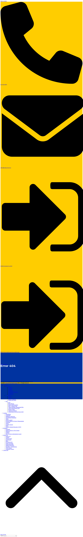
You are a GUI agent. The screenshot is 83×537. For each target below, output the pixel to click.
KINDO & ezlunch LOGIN (6, 266)
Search (2, 535)
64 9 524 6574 (4, 84)
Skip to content (4, 1)
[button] (10, 352)
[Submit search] (16, 535)
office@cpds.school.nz (6, 167)
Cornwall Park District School (11, 382)
